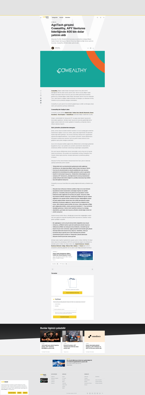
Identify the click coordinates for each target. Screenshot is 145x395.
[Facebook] (99, 393)
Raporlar (52, 383)
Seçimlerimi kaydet (64, 316)
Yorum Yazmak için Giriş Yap (72, 292)
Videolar (53, 379)
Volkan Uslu (75, 112)
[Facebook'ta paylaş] (40, 98)
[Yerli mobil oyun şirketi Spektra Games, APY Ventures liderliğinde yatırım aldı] (50, 336)
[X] (87, 393)
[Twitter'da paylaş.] (40, 100)
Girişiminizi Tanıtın (88, 383)
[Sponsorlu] (85, 255)
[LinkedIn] (89, 393)
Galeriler (53, 381)
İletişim (85, 384)
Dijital (63, 376)
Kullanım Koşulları (98, 383)
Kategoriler (55, 17)
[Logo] (46, 17)
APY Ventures (62, 263)
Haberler (53, 376)
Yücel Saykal (61, 114)
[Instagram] (94, 393)
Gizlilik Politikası (98, 381)
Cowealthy (54, 90)
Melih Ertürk (68, 112)
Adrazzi (54, 259)
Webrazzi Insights (54, 378)
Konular (61, 17)
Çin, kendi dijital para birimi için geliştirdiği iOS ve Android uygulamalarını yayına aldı (79, 361)
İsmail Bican (70, 114)
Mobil (63, 381)
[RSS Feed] (102, 393)
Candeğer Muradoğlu (46, 351)
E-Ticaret (64, 378)
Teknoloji (64, 383)
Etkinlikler (67, 17)
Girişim (63, 379)
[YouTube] (92, 393)
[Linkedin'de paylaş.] (40, 102)
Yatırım (53, 22)
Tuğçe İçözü (66, 351)
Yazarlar (86, 378)
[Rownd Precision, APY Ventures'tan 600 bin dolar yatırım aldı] (72, 336)
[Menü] (40, 17)
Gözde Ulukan (69, 365)
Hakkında (86, 376)
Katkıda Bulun (87, 379)
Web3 (63, 388)
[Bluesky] (97, 393)
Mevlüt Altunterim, (84, 112)
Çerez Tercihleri (98, 379)
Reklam (85, 381)
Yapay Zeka (64, 384)
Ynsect (81, 246)
